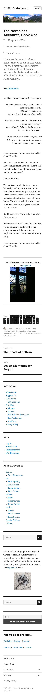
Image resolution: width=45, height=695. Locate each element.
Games (11, 411)
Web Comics (13, 491)
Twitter (6, 647)
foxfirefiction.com (15, 8)
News (10, 497)
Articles (9, 494)
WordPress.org (12, 453)
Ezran (16, 336)
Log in (9, 443)
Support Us (11, 395)
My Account (11, 392)
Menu (37, 8)
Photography (14, 481)
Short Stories (14, 514)
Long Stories (14, 517)
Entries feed (11, 446)
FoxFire (9, 329)
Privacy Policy (12, 424)
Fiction (9, 507)
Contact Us (11, 399)
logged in (26, 265)
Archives (12, 421)
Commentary (14, 501)
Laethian (13, 333)
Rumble (25, 641)
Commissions (14, 488)
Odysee (17, 641)
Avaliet (10, 336)
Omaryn (21, 333)
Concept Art (13, 485)
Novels (28, 329)
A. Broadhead (12, 88)
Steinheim (14, 331)
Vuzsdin (22, 331)
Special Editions (13, 520)
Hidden (9, 523)
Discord (28, 647)
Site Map (10, 405)
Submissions (14, 402)
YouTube (7, 641)
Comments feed (13, 450)
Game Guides (14, 504)
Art (7, 478)
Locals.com (17, 647)
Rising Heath (31, 331)
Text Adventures (15, 475)
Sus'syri (27, 333)
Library (11, 408)
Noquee (6, 333)
